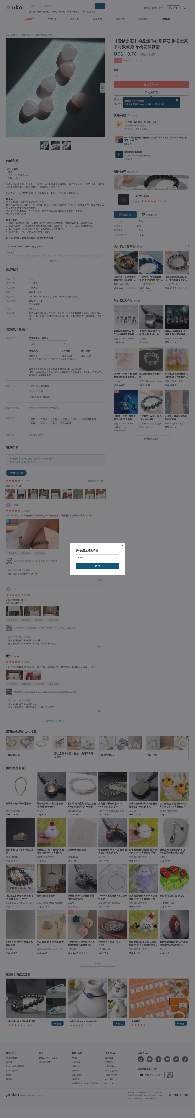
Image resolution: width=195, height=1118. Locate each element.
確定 (97, 566)
